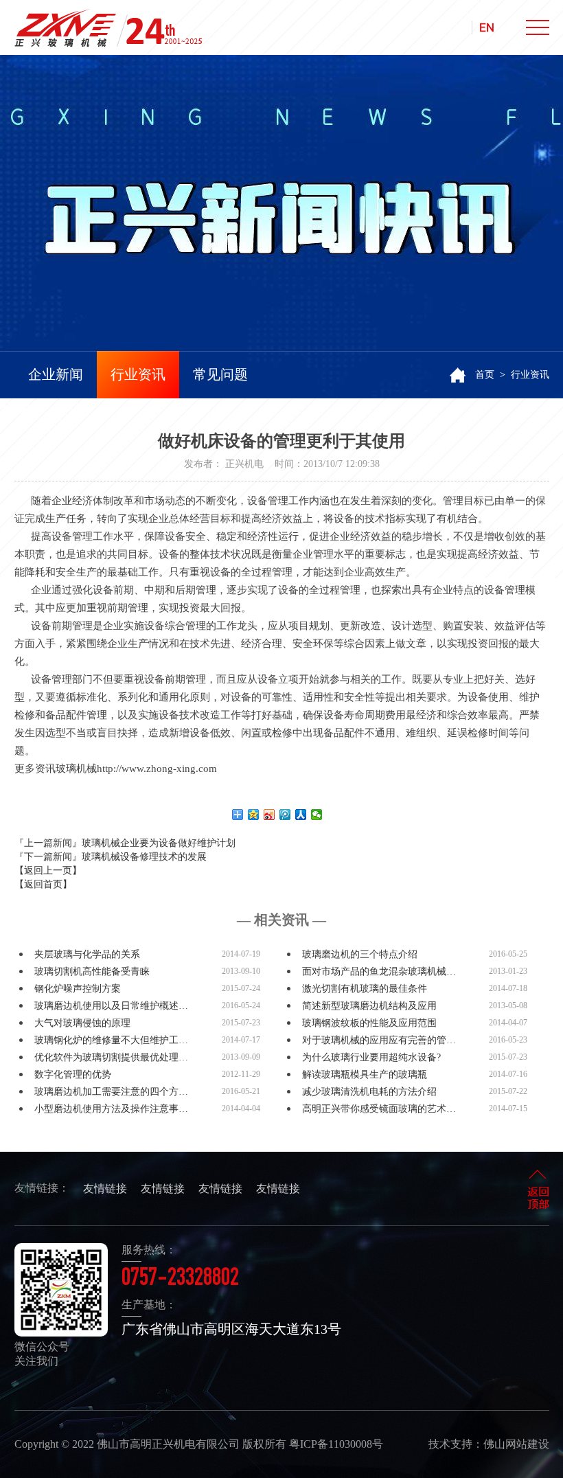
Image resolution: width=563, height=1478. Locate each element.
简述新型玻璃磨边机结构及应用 (369, 1006)
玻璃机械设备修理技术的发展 (144, 857)
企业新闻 (55, 374)
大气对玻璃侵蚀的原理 (82, 1023)
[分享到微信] (317, 814)
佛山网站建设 (516, 1444)
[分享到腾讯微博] (285, 814)
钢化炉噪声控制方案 (77, 989)
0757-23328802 (180, 1279)
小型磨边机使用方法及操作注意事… (111, 1109)
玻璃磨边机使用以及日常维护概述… (111, 1006)
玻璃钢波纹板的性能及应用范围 (369, 1023)
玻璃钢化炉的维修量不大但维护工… (111, 1040)
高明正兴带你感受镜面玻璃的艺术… (379, 1109)
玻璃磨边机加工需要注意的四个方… (111, 1092)
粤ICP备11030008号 (336, 1444)
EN (486, 27)
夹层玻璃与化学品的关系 (87, 954)
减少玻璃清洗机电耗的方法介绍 (369, 1092)
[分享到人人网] (301, 814)
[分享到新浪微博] (269, 814)
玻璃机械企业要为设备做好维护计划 (158, 843)
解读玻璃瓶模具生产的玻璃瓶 (364, 1074)
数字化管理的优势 (72, 1074)
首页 (484, 375)
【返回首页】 (43, 884)
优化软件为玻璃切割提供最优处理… (111, 1057)
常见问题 (220, 374)
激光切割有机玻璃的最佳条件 (364, 989)
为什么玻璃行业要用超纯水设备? (371, 1057)
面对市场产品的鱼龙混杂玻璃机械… (379, 971)
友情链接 (105, 1188)
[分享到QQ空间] (254, 814)
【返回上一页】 (48, 870)
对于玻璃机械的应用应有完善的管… (379, 1040)
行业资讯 (138, 374)
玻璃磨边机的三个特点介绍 (359, 954)
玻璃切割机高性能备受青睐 (92, 971)
